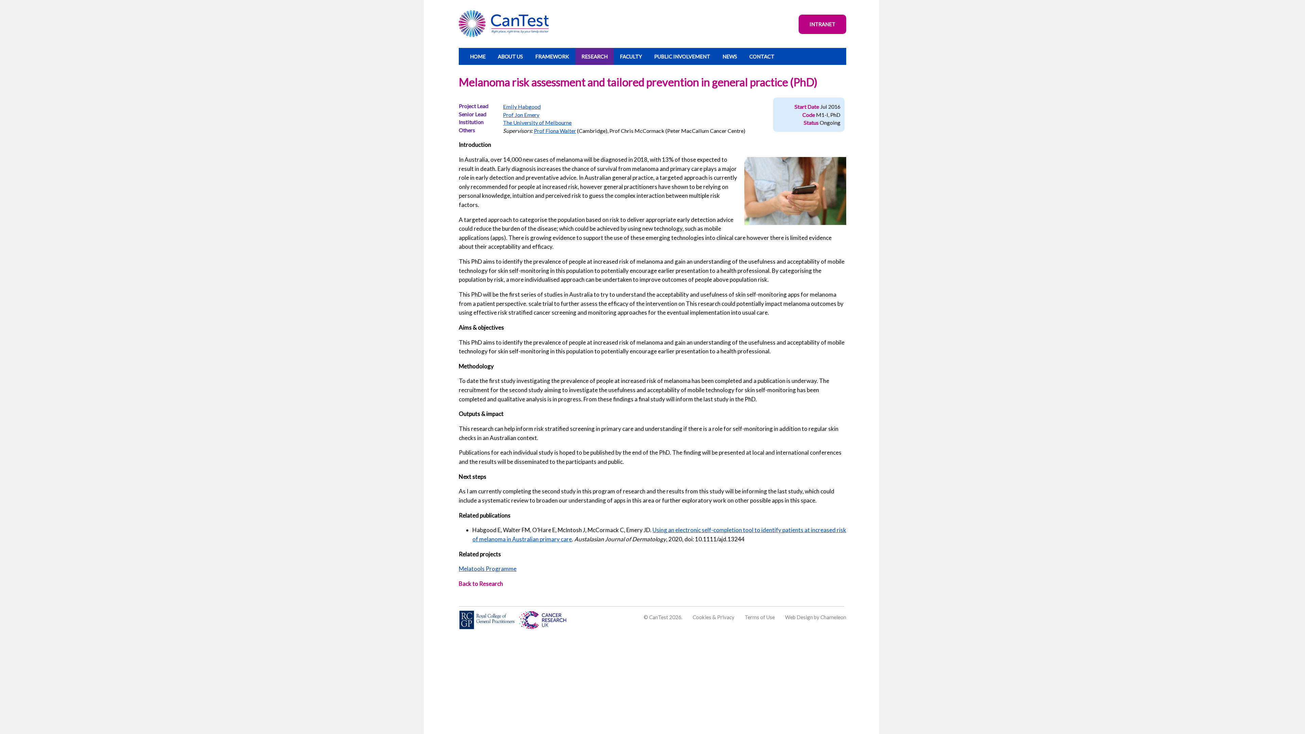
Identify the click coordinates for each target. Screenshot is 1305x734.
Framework (552, 56)
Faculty (631, 56)
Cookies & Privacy (713, 617)
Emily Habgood (522, 106)
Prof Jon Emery (521, 114)
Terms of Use (760, 617)
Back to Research (481, 583)
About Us (510, 56)
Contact (762, 56)
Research (594, 56)
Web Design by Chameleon (815, 617)
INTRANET (822, 24)
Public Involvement (682, 56)
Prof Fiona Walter (555, 130)
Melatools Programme (488, 568)
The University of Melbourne (537, 122)
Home (478, 56)
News (730, 56)
